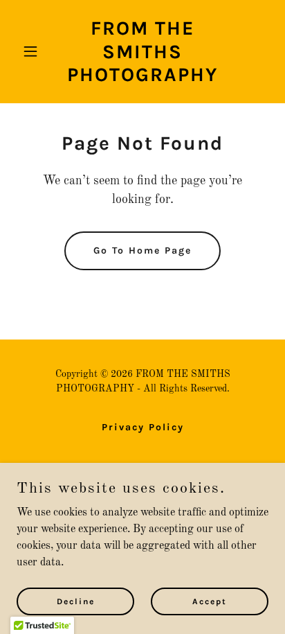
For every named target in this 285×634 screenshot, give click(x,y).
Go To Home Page (142, 250)
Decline (76, 601)
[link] (143, 78)
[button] (36, 51)
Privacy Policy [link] (143, 427)
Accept (209, 601)
